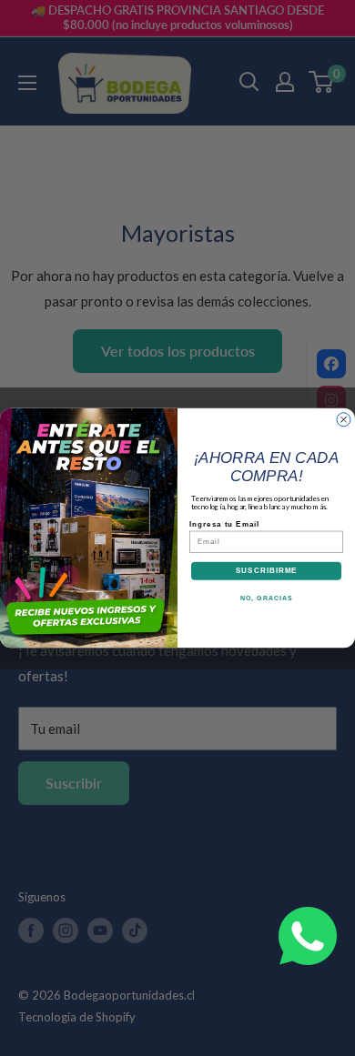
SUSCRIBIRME (267, 571)
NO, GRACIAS (266, 597)
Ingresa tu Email (224, 523)
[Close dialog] (343, 420)
